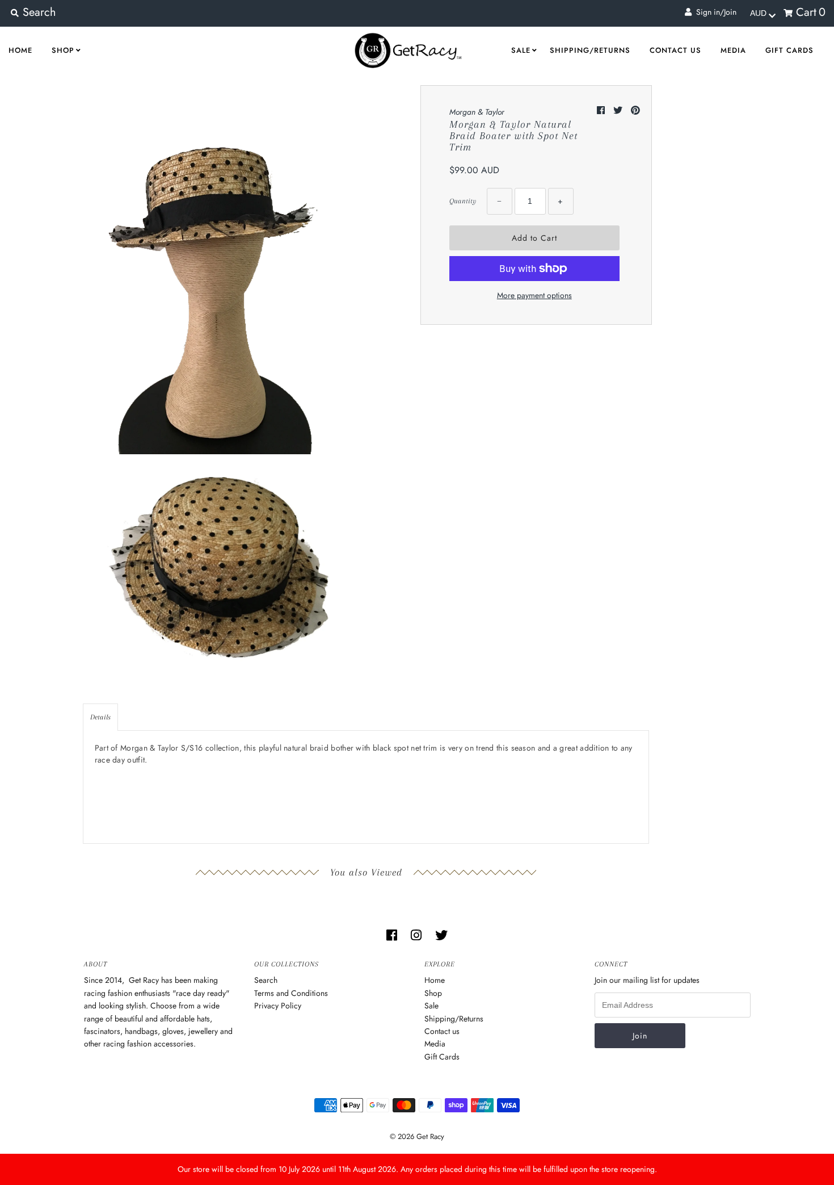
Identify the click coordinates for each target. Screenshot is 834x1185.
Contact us (675, 50)
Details (100, 717)
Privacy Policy (277, 1005)
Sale (520, 50)
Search (265, 980)
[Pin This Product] (635, 110)
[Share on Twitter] (619, 110)
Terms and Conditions (291, 993)
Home (20, 50)
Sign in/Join (714, 12)
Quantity (462, 201)
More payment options (534, 295)
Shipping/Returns (590, 50)
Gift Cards (789, 50)
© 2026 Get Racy (417, 1136)
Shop (63, 50)
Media (733, 50)
